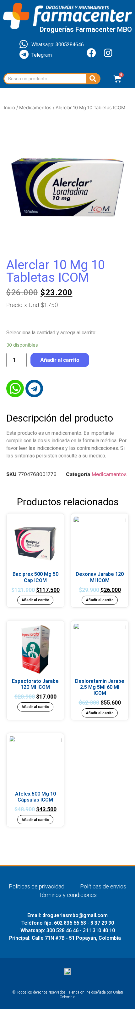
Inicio (9, 108)
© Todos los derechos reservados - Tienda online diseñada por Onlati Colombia (67, 994)
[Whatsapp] (15, 388)
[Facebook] (91, 52)
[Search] (93, 78)
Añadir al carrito (59, 360)
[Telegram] (34, 388)
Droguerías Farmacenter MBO (86, 29)
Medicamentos (35, 108)
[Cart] (117, 79)
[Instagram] (108, 52)
